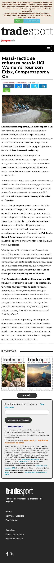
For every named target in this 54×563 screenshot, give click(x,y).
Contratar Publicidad (15, 516)
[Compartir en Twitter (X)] (34, 86)
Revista (9, 511)
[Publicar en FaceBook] (26, 86)
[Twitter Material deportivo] (12, 554)
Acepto (18, 21)
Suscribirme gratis (18, 420)
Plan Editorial (11, 520)
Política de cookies (14, 539)
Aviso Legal (29, 440)
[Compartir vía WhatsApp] (6, 90)
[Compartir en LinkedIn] (43, 86)
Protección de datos (15, 534)
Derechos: (23, 461)
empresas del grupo (30, 459)
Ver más (27, 395)
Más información (31, 21)
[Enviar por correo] (18, 86)
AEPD (7, 472)
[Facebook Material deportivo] (7, 554)
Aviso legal (10, 530)
